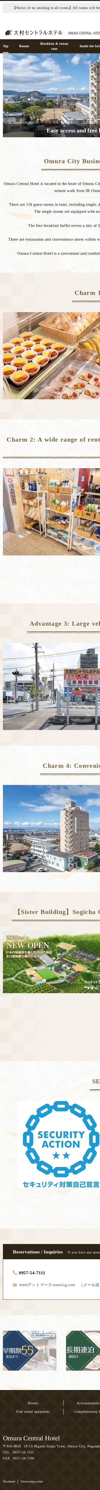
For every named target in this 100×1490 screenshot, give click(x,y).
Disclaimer (9, 1481)
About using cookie (31, 1481)
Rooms (33, 1403)
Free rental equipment (33, 1411)
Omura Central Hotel (31, 1438)
